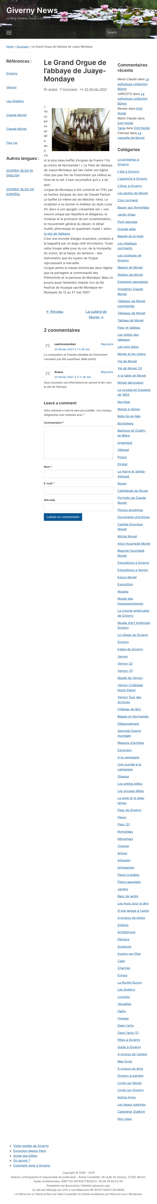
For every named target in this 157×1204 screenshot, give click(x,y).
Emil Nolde (125, 123)
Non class (125, 1119)
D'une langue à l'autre (133, 911)
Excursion (23, 46)
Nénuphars (125, 839)
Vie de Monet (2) (130, 368)
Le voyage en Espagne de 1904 (134, 392)
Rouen (122, 483)
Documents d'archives (134, 517)
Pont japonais (127, 222)
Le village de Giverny (133, 635)
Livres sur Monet (130, 1083)
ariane (52, 89)
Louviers (124, 997)
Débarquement (128, 724)
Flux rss (11, 143)
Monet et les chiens (132, 354)
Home (10, 46)
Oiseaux (123, 776)
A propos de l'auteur (132, 1054)
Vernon (11, 87)
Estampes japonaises (133, 282)
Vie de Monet (127, 361)
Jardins (123, 889)
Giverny (12, 73)
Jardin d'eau (126, 214)
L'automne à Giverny (132, 178)
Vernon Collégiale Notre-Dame (130, 687)
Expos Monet (127, 577)
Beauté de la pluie (130, 236)
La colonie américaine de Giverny (133, 613)
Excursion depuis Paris (29, 1151)
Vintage (123, 1018)
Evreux (123, 975)
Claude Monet (16, 115)
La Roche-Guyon (130, 982)
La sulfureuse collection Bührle (133, 84)
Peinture (123, 939)
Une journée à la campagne (129, 766)
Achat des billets (25, 1156)
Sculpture (124, 946)
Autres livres (127, 1097)
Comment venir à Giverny (31, 1165)
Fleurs (122, 817)
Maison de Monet (130, 267)
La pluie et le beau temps (131, 800)
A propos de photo (131, 918)
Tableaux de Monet (131, 313)
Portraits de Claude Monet (132, 500)
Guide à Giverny (129, 1047)
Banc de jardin (128, 896)
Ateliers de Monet (130, 275)
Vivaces (123, 846)
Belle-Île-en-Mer (129, 416)
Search (146, 32)
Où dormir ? (21, 1160)
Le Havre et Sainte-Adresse (132, 473)
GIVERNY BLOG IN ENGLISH (19, 173)
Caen (121, 961)
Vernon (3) (125, 671)
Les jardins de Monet (133, 193)
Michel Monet (127, 536)
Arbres (122, 853)
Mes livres (125, 1061)
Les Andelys (15, 101)
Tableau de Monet (131, 320)
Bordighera (125, 423)
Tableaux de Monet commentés (131, 303)
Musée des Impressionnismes (130, 601)
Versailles (124, 1004)
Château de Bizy (129, 709)
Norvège (124, 402)
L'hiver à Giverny (130, 186)
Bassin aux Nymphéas (133, 207)
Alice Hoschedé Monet (134, 543)
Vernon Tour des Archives (129, 699)
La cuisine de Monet (96, 314)
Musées (123, 591)
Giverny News (32, 10)
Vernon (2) (125, 663)
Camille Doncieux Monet (130, 526)
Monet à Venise (129, 409)
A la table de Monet (132, 375)
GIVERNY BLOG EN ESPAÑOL (20, 191)
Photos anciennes (130, 510)
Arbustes (124, 860)
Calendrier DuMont (131, 1111)
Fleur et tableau (129, 327)
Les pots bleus (128, 347)
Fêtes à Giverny (129, 1040)
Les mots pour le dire (133, 903)
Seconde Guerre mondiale (129, 733)
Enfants (123, 925)
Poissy (122, 457)
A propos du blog (130, 1068)
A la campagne (128, 757)
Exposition (125, 584)
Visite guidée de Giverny (31, 1146)
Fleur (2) (124, 824)
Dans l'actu (126, 1025)
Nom (48, 466)
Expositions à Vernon (133, 570)
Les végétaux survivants (127, 245)
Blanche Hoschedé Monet (131, 553)
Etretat (123, 464)
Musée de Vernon (130, 678)
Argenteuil (125, 443)
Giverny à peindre (130, 1076)
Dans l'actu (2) (128, 1033)
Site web (49, 500)
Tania (121, 128)
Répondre (107, 344)
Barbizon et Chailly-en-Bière (132, 433)
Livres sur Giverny (131, 1090)
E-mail (49, 483)
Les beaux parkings (132, 1104)
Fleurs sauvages (129, 882)
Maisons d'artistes (131, 743)
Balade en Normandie (133, 716)
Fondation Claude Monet (130, 291)
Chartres (124, 968)
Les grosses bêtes (131, 791)
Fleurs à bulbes (128, 875)
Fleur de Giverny (129, 810)
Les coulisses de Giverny (129, 257)
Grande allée (127, 229)
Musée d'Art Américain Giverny (134, 625)
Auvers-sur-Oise (129, 954)
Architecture (126, 932)
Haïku (122, 1011)
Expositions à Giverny (133, 563)
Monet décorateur (131, 382)
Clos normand (128, 200)
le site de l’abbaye (57, 233)
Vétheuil (123, 450)
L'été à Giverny (128, 171)
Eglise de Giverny (130, 649)
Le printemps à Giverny (128, 162)
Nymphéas (125, 831)
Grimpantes (126, 867)
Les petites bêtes (130, 784)
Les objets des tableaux (128, 337)
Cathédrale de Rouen (133, 491)
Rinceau (54, 312)
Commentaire (54, 422)
